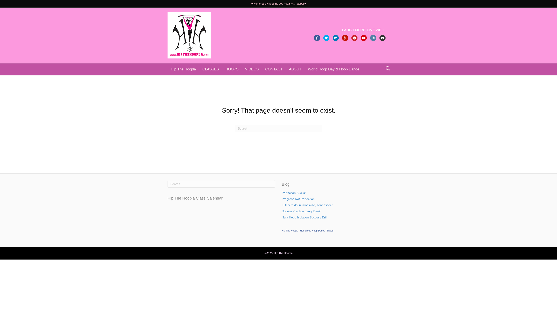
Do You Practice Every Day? (301, 211)
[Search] (386, 68)
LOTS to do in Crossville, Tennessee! (307, 205)
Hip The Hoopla (183, 69)
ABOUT (295, 69)
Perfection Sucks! (294, 193)
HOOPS (231, 69)
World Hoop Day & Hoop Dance (333, 69)
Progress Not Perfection (298, 199)
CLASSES (210, 69)
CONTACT (273, 69)
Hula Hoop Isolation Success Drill (304, 217)
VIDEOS (252, 69)
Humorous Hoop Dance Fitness (317, 230)
